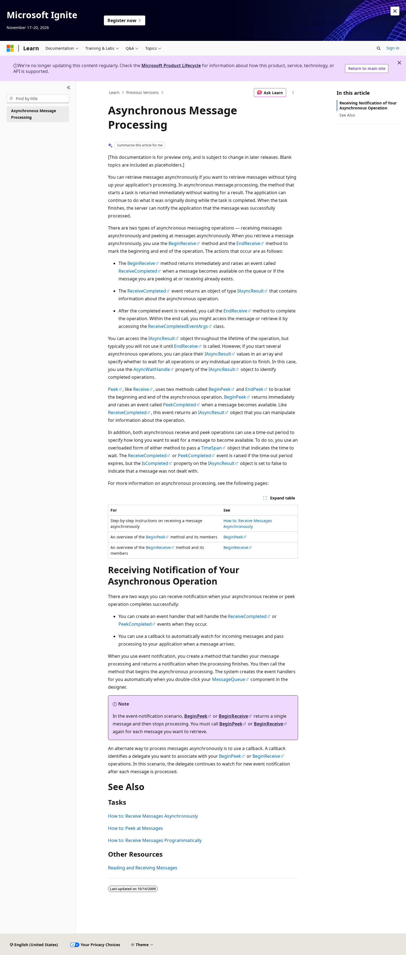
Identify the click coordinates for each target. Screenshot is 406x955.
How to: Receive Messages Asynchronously (153, 816)
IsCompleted (155, 463)
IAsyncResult (250, 291)
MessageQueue (228, 679)
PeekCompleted (179, 405)
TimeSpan (211, 448)
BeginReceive (182, 243)
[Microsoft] (10, 48)
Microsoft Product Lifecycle (171, 65)
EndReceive (248, 243)
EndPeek (254, 389)
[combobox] (38, 98)
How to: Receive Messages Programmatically (155, 840)
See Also (347, 115)
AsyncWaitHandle (151, 369)
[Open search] (378, 48)
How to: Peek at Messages (135, 828)
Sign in (392, 48)
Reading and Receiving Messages (142, 868)
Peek (113, 389)
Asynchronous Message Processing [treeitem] (33, 114)
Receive (141, 389)
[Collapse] (68, 87)
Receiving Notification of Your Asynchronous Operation (368, 105)
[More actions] (293, 92)
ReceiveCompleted (137, 271)
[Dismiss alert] (395, 11)
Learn (114, 92)
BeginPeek (220, 389)
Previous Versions (142, 92)
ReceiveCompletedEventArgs (178, 326)
